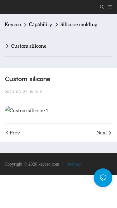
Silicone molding (79, 24)
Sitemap (73, 164)
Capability (40, 24)
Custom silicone (28, 46)
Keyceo (13, 24)
